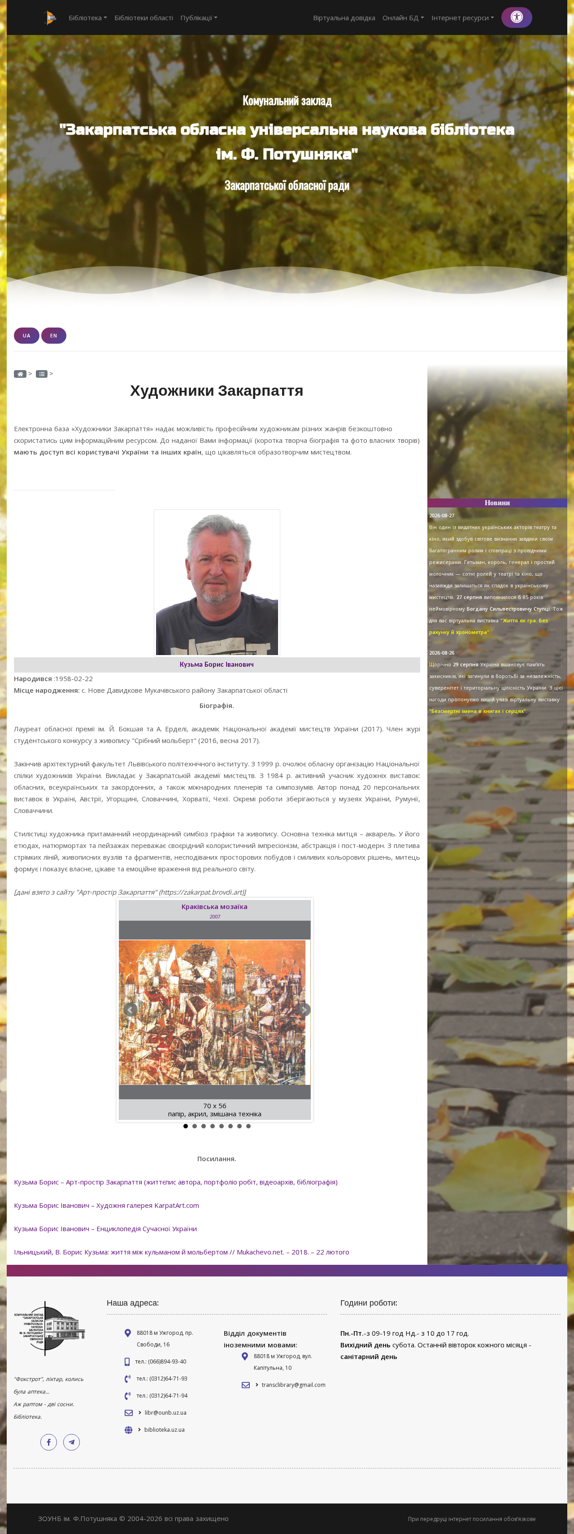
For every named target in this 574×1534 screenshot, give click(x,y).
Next (303, 1010)
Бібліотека (85, 17)
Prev (130, 1010)
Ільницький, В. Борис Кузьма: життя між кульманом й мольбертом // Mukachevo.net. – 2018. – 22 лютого (181, 1251)
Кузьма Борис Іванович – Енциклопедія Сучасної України (105, 1228)
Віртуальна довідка (344, 17)
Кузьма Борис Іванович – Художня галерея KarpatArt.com (106, 1205)
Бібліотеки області (143, 17)
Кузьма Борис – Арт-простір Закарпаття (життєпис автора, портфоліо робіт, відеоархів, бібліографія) (176, 1181)
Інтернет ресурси (460, 17)
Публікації (196, 17)
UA (26, 335)
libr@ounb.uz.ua (166, 1412)
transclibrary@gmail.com (294, 1385)
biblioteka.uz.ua (164, 1429)
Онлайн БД (401, 17)
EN (53, 335)
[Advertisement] (497, 435)
